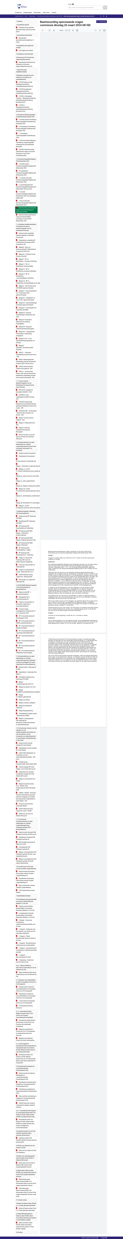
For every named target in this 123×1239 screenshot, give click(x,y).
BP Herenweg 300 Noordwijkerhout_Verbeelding (24, 527)
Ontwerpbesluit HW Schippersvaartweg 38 (23, 848)
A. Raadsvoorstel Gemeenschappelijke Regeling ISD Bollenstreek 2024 (26, 166)
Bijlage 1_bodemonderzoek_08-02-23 (24, 683)
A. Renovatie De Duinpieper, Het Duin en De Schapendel (25, 1002)
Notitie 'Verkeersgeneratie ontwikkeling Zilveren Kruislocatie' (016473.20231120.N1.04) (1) (26, 361)
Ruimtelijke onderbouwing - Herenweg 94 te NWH (25, 678)
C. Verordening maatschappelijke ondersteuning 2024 (25, 135)
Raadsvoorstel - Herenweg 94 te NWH (26, 668)
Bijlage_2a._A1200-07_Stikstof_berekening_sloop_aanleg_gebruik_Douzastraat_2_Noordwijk (27, 470)
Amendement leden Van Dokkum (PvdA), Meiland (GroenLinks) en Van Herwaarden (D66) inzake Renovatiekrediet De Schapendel (26, 1059)
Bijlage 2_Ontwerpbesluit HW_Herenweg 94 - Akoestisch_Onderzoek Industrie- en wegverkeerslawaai (25, 721)
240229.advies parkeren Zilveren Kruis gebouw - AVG (24, 367)
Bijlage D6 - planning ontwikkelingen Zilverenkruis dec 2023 (25, 315)
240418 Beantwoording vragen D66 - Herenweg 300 (24, 576)
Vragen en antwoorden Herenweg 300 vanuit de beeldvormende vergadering (24, 560)
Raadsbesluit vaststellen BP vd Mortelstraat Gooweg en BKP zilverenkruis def (25, 242)
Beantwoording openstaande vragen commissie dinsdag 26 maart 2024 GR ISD (26, 210)
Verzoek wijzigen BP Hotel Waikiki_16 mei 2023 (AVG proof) (25, 768)
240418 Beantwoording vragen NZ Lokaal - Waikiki (24, 810)
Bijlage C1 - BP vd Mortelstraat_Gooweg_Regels (24, 265)
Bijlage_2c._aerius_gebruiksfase (25, 481)
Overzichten (36, 12)
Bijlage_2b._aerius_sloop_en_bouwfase (27, 476)
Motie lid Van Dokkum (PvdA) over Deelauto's (26, 1151)
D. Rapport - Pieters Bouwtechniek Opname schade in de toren (26, 938)
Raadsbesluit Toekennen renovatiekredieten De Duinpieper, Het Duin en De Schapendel (26, 996)
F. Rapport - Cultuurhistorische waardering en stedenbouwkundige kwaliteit (26, 950)
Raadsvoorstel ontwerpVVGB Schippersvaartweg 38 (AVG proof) (26, 833)
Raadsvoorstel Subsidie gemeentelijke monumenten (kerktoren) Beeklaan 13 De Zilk (25, 908)
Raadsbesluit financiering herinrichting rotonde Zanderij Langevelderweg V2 (25, 880)
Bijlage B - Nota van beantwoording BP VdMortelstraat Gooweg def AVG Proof (26, 249)
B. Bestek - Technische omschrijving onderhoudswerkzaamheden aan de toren (25, 923)
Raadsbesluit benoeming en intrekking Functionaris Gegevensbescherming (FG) (25, 64)
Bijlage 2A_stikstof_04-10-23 (27, 687)
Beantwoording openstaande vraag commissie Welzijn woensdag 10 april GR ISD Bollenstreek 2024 (26, 218)
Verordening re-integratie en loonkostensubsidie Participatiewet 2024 (26, 1091)
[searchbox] (85, 8)
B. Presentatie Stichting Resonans (24, 1007)
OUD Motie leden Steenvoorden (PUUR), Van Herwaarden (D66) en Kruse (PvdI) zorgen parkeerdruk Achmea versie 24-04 (26, 1192)
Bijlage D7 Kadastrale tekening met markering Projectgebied (24, 322)
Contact (54, 12)
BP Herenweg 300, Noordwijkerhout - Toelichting (24, 554)
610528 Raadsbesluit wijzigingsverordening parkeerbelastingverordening (24, 91)
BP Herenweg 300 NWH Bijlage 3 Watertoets (24, 544)
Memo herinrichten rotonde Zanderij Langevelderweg (25, 886)
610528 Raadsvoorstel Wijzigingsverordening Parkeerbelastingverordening (24, 84)
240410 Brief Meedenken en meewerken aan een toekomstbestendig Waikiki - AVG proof (25, 756)
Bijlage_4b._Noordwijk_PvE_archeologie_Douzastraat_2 (27, 503)
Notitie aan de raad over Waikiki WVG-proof (24, 815)
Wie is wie (46, 12)
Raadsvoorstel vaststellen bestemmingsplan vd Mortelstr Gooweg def (25, 235)
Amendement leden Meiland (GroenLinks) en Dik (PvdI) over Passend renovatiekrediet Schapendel (25, 1023)
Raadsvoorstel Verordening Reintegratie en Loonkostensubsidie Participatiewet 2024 (25, 1076)
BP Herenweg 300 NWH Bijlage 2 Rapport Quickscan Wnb (26, 539)
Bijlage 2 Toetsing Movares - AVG (25, 424)
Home (25, 16)
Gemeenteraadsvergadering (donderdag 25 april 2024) (49, 16)
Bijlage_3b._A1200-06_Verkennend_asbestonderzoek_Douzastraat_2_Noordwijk (27, 490)
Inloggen (103, 1237)
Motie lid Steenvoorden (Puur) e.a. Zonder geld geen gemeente (26, 1209)
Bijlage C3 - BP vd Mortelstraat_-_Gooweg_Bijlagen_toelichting (25, 276)
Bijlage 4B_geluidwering (25, 710)
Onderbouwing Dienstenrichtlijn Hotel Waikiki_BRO (26, 763)
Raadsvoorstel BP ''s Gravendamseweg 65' (23, 593)
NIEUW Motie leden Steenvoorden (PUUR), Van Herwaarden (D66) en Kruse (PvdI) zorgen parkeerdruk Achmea (26, 1182)
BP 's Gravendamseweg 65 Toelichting (25, 642)
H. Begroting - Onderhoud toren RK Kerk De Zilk (25, 961)
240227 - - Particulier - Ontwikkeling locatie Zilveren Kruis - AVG (26, 354)
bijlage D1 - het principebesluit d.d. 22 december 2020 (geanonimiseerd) (26, 293)
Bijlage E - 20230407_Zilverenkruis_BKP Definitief (24, 347)
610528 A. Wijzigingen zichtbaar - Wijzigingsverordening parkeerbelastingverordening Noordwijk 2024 (26, 99)
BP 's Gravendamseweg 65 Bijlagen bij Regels (25, 627)
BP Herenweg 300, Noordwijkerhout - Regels (23, 549)
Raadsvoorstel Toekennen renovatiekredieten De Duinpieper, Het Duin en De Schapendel (26, 989)
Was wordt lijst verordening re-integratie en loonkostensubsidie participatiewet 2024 (26, 1098)
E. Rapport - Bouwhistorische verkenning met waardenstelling (26, 944)
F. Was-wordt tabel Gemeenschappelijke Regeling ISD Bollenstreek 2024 (26, 203)
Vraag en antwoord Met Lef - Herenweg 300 (26, 566)
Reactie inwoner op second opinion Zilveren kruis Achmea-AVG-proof (25, 437)
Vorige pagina (102, 21)
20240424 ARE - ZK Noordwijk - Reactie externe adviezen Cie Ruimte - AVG (26, 413)
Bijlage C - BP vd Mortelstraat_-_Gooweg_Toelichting (26, 260)
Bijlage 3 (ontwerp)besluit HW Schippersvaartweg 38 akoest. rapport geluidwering (26, 861)
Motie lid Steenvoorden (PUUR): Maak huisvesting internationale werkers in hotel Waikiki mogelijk (25, 1226)
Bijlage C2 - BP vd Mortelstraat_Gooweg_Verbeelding (26, 270)
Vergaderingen (27, 12)
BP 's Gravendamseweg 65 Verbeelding (25, 647)
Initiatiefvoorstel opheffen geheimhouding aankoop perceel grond (25, 29)
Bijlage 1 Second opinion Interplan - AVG (24, 419)
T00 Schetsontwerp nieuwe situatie (25, 891)
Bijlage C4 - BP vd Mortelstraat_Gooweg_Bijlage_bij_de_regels (27, 282)
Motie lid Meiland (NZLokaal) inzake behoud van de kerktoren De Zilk (26, 974)
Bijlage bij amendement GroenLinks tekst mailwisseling (25, 1039)
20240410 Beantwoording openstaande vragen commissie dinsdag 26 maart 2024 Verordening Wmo (25, 152)
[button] (105, 8)
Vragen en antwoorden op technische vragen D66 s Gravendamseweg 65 (25, 604)
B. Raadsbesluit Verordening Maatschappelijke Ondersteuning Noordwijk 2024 (25, 128)
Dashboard (18, 12)
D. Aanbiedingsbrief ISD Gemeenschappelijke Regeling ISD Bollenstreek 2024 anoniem (26, 187)
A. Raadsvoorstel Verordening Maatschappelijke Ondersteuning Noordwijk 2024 (26, 121)
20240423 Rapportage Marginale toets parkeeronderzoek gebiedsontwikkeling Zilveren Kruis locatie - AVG (26, 405)
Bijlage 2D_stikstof (24, 700)
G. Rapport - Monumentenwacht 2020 (23, 956)
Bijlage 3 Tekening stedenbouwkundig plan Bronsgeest (23, 430)
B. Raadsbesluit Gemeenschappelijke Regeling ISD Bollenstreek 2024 (26, 173)
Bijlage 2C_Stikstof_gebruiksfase (23, 696)
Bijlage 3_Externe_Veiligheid (26, 703)
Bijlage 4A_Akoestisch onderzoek (24, 707)
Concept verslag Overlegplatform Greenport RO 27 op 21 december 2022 (26, 611)
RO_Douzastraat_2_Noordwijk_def (26, 461)
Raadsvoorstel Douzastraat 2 (27, 453)
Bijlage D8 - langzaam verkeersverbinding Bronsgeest (25, 328)
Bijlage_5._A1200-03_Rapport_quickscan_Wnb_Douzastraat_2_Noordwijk (27, 507)
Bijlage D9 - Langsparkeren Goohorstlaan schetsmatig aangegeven (25, 333)
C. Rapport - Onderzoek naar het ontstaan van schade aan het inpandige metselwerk (25, 931)
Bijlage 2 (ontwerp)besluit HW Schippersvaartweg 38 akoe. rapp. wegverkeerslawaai (26, 854)
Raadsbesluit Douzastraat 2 (26, 456)
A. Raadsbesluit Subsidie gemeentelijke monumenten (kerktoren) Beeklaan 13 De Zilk (25, 915)
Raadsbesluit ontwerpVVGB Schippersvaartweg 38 (25, 838)
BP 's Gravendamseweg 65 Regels (25, 637)
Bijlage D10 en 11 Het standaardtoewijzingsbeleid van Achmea (25, 340)
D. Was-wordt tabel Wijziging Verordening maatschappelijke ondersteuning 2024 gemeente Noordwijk (26, 143)
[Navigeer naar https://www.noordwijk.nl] (22, 6)
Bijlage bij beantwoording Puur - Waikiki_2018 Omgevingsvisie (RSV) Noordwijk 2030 (25, 787)
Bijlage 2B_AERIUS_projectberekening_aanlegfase (27, 691)
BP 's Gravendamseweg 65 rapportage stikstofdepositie (25, 632)
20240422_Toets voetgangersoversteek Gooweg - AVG (25, 397)
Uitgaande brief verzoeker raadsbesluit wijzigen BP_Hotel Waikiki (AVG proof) (25, 774)
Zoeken (70, 4)
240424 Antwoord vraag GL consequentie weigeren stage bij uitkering (25, 1105)
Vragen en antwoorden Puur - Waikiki (26, 780)
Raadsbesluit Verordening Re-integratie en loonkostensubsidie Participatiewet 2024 (26, 1084)
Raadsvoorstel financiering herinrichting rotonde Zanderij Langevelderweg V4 (25, 873)
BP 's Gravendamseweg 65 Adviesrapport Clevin (25, 617)
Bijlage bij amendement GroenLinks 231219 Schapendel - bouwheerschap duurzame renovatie (25, 1032)
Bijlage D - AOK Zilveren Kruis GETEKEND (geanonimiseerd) (26, 287)
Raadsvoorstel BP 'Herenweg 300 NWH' (26, 517)
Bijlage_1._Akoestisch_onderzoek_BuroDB (27, 466)
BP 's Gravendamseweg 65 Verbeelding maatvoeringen (25, 651)
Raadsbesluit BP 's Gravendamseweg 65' (23, 598)
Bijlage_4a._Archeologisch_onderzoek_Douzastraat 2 (27, 497)
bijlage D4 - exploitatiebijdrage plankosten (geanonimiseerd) (26, 304)
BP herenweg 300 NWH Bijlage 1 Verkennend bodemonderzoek (24, 533)
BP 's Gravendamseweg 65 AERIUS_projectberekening (25, 622)
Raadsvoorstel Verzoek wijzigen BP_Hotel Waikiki (24, 744)
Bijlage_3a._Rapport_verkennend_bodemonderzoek (27, 486)
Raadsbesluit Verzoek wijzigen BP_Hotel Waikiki (26, 749)
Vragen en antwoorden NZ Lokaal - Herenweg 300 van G (25, 571)
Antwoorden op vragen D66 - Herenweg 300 (26, 580)
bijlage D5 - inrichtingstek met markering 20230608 (26, 309)
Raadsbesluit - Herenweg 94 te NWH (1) (26, 673)
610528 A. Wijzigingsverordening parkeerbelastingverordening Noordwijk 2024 (24, 108)
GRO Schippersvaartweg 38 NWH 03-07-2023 (25, 843)
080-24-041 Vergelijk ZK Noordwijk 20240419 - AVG (24, 391)
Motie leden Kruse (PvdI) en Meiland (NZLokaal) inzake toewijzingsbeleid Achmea (25, 1165)
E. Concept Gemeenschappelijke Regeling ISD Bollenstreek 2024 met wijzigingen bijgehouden (26, 195)
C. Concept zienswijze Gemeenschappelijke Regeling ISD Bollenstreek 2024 (26, 180)
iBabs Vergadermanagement (89, 1237)
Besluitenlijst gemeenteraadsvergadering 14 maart (25, 40)
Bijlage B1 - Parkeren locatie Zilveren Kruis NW (25, 255)
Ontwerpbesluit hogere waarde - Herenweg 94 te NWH (26, 714)
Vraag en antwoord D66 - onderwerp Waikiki (24, 805)
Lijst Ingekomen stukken (25, 50)
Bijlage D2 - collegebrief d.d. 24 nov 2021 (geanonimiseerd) (25, 299)
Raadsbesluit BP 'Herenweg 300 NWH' (25, 522)
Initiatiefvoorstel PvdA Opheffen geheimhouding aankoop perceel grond (26, 1140)
